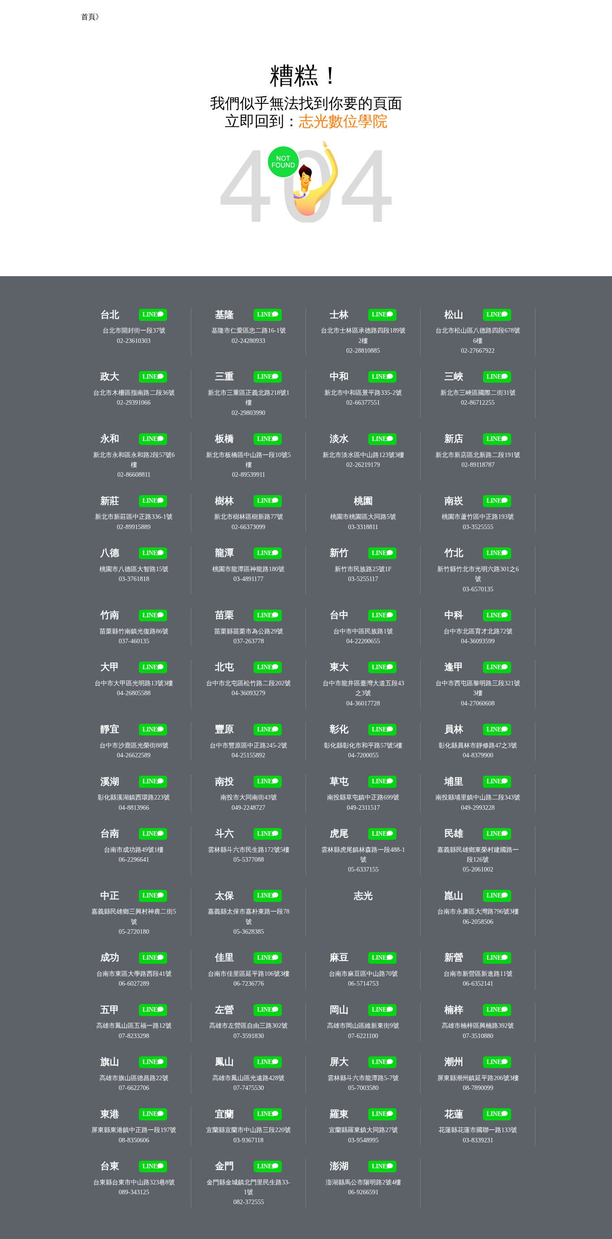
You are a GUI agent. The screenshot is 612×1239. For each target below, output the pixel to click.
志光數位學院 (343, 121)
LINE (149, 314)
